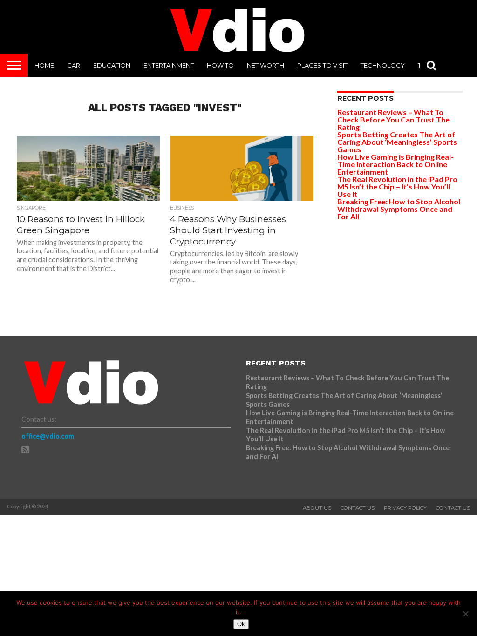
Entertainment (168, 65)
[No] (465, 613)
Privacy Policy (405, 508)
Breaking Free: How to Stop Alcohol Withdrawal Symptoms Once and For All (398, 209)
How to (220, 65)
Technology (383, 65)
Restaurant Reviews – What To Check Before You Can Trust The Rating (393, 119)
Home (44, 65)
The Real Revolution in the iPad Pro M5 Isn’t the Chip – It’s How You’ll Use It (397, 186)
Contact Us (358, 508)
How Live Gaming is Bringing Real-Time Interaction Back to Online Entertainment (395, 164)
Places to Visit (322, 65)
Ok (241, 624)
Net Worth (265, 65)
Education (111, 65)
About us (317, 508)
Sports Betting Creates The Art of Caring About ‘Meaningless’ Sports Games (397, 142)
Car (73, 65)
